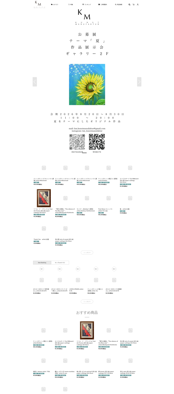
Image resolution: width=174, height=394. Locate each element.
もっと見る (86, 252)
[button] (119, 4)
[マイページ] (137, 4)
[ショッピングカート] (133, 4)
